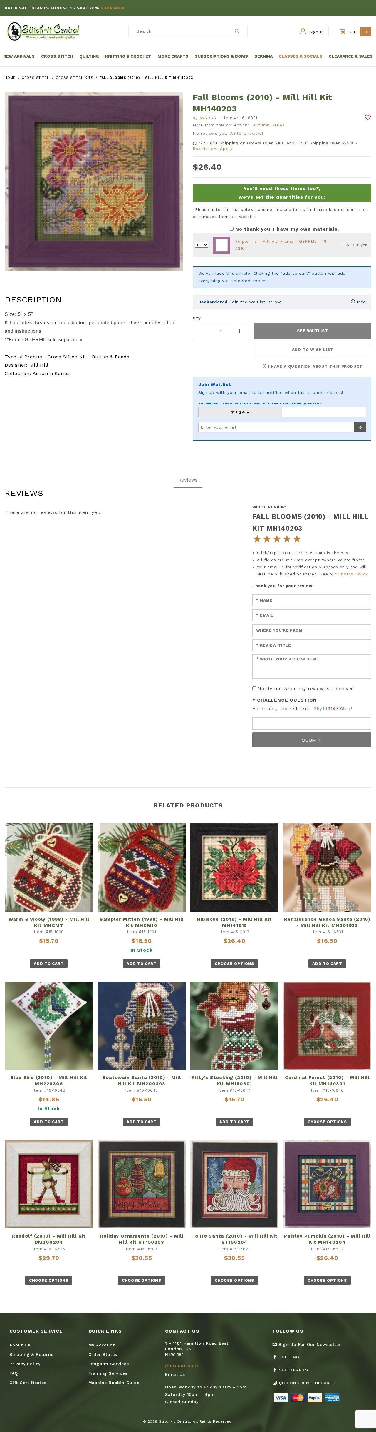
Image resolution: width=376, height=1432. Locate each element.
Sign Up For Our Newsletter (309, 1344)
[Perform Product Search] (237, 31)
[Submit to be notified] (360, 427)
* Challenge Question (284, 700)
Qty (196, 318)
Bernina (263, 56)
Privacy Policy (352, 574)
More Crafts (172, 56)
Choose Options (234, 963)
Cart (357, 31)
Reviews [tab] (188, 480)
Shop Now (112, 8)
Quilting (89, 56)
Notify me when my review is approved (306, 688)
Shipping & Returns (31, 1354)
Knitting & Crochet (128, 56)
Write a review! (246, 133)
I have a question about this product (315, 366)
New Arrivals (19, 56)
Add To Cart (48, 963)
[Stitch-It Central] (43, 31)
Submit (312, 740)
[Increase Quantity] (239, 331)
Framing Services (107, 1373)
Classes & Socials (300, 56)
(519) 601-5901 (181, 1365)
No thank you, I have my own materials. (287, 229)
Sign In (316, 31)
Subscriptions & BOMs (221, 56)
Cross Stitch (57, 56)
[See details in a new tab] (221, 245)
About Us (19, 1345)
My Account (101, 1345)
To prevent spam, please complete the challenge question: (260, 403)
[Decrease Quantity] (202, 331)
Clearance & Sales (351, 56)
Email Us (175, 1374)
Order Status (103, 1354)
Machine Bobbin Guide (114, 1382)
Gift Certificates (27, 1382)
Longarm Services (108, 1363)
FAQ (13, 1373)
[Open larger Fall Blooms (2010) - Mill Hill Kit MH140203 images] (94, 185)
